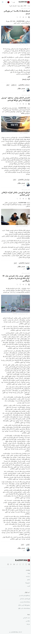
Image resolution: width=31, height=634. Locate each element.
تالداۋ (28, 580)
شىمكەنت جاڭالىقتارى (24, 85)
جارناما (28, 624)
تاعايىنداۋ (15, 6)
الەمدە (28, 586)
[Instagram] (29, 17)
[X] (17, 17)
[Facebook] (20, 17)
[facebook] (23, 564)
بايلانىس (28, 621)
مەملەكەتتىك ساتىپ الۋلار (24, 608)
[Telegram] (23, 17)
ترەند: (28, 6)
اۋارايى (27, 545)
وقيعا (19, 6)
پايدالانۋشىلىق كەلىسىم (24, 596)
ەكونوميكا (27, 583)
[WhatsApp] (26, 17)
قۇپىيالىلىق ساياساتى (25, 599)
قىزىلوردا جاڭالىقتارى (24, 263)
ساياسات (28, 577)
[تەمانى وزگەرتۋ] (7, 2)
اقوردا (10, 6)
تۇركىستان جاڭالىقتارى (23, 180)
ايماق (8, 85)
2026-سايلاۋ (23, 6)
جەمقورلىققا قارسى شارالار (24, 605)
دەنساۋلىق (13, 85)
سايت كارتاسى (26, 618)
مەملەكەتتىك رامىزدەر (25, 602)
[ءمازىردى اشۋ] (3, 2)
